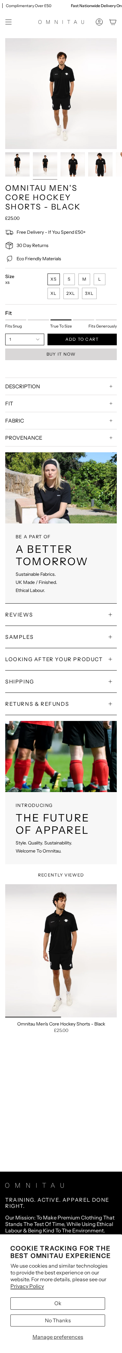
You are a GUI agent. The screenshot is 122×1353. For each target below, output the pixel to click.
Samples (19, 637)
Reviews (19, 614)
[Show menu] (8, 22)
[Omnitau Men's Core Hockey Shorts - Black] (61, 950)
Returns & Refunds (37, 704)
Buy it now (61, 354)
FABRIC (14, 420)
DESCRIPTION (22, 386)
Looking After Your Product (54, 659)
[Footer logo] (34, 1185)
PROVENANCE (23, 438)
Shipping (19, 681)
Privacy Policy (27, 1286)
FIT (9, 403)
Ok (57, 1303)
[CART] (113, 22)
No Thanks (58, 1320)
